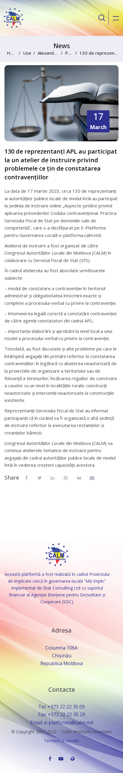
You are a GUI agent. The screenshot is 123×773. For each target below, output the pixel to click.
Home (11, 53)
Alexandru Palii (48, 53)
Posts (69, 53)
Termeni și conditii (61, 740)
